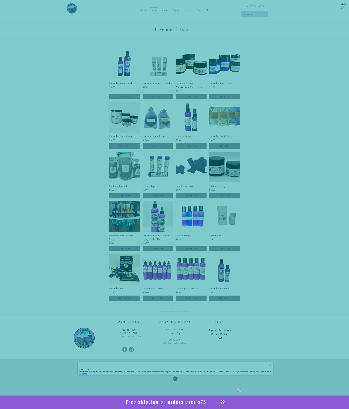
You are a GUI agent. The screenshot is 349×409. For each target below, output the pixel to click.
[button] (239, 390)
